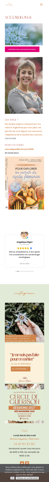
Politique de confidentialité (27, 478)
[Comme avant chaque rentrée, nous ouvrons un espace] (24, 403)
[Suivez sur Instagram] (27, 463)
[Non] (46, 473)
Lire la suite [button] (24, 264)
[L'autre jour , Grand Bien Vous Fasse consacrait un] (24, 322)
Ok (12, 478)
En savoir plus (12, 153)
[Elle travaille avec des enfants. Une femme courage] (24, 363)
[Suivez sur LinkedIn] (22, 463)
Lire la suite (10, 138)
